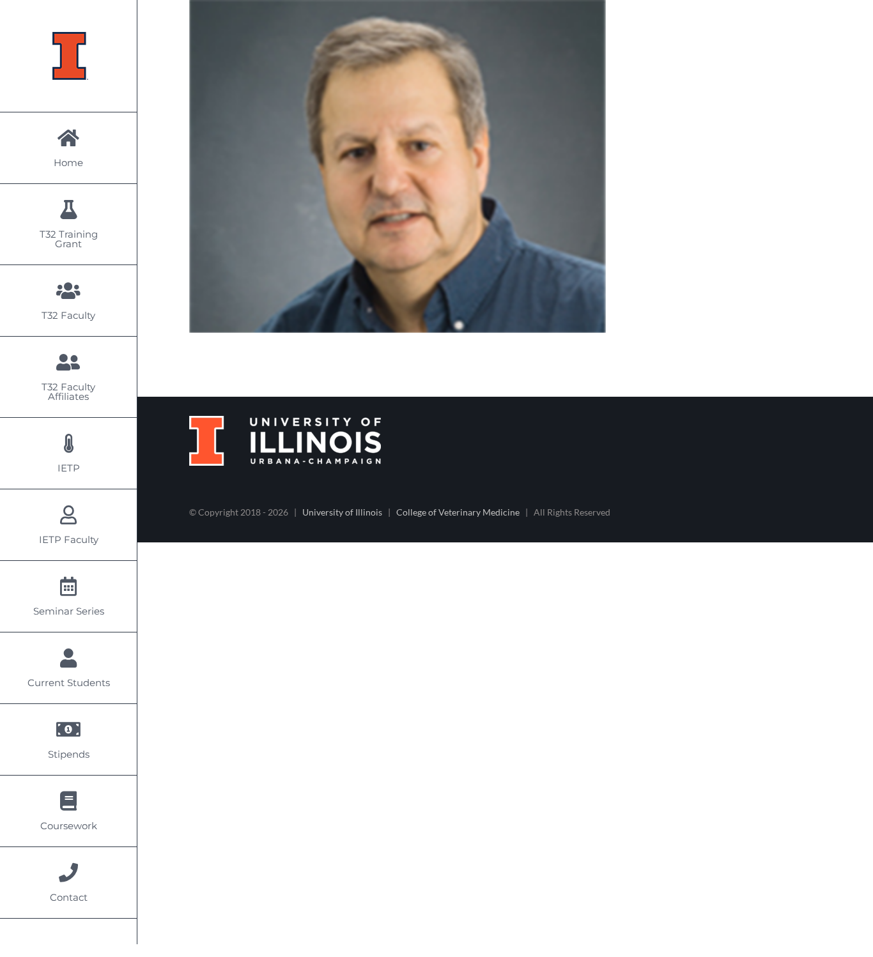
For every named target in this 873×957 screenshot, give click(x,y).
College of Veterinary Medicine (458, 512)
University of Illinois (342, 512)
